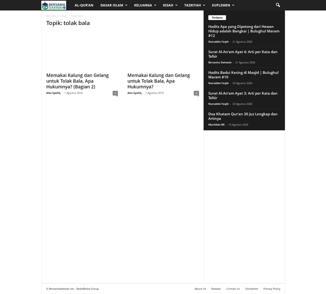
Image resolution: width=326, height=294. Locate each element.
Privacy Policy (271, 288)
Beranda (51, 15)
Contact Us (233, 288)
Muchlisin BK (216, 124)
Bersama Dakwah (219, 62)
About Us (200, 288)
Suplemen (221, 5)
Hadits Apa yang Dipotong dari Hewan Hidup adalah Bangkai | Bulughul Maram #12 (243, 31)
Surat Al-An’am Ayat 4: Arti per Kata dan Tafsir (243, 54)
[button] (278, 5)
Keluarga (143, 5)
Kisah (168, 5)
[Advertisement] (244, 206)
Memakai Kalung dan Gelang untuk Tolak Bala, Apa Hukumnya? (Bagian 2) (77, 81)
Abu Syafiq (53, 93)
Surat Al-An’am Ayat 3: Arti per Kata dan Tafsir (243, 95)
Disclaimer (251, 288)
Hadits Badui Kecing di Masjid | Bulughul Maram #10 (243, 74)
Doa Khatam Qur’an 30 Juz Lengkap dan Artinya (243, 116)
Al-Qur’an (84, 5)
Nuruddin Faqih (218, 41)
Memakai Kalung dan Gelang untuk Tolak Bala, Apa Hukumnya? (158, 81)
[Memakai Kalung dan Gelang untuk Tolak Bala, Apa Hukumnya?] (163, 50)
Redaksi (216, 288)
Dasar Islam (111, 5)
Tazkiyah (192, 5)
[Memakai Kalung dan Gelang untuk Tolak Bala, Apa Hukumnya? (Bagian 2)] (82, 50)
